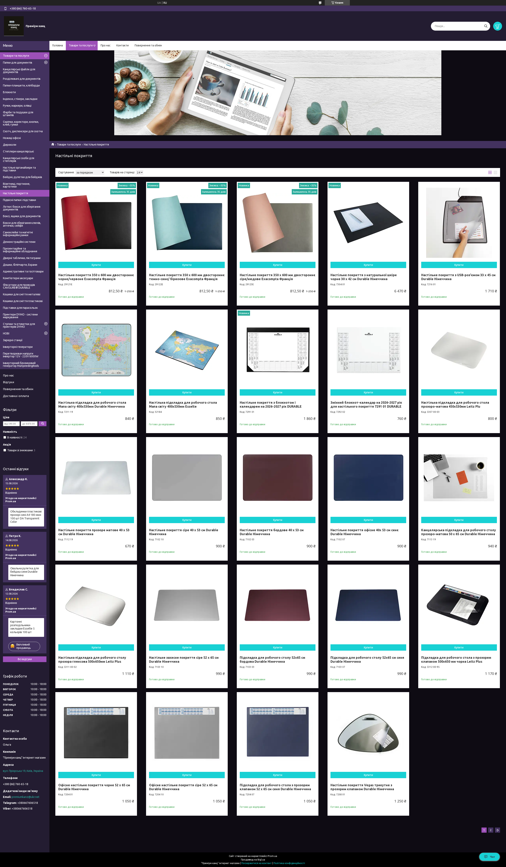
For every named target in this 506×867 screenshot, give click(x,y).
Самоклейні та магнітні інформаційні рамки (18, 234)
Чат (492, 856)
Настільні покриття (15, 193)
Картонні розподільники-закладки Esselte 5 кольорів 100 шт (22, 627)
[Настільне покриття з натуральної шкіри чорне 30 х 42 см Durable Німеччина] (368, 222)
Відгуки (8, 382)
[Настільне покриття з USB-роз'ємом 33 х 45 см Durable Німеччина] (459, 222)
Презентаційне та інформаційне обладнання (20, 250)
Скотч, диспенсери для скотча (23, 131)
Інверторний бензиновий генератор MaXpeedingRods (21, 364)
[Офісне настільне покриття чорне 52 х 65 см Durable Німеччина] (96, 733)
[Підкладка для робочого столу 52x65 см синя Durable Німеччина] (368, 605)
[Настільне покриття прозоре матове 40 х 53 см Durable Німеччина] (96, 478)
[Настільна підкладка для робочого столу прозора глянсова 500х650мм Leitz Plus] (96, 605)
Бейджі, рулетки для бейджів (22, 177)
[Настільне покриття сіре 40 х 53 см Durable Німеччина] (187, 478)
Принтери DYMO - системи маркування (20, 316)
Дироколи (9, 144)
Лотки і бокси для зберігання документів (21, 208)
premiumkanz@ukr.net (25, 797)
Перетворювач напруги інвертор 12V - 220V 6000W (20, 355)
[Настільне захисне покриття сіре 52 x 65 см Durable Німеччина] (187, 605)
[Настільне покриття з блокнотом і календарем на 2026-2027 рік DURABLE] (277, 350)
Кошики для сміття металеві (21, 294)
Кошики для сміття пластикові (23, 301)
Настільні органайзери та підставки (19, 169)
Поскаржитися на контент (256, 863)
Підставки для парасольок (20, 307)
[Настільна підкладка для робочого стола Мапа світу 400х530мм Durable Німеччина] (96, 350)
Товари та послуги (81, 45)
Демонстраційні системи (19, 241)
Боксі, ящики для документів (22, 216)
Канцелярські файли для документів (19, 71)
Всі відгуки (25, 659)
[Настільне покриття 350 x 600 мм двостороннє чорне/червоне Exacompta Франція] (96, 222)
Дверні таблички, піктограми (22, 258)
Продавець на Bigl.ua (253, 859)
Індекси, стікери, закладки (20, 98)
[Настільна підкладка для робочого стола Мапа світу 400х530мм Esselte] (187, 350)
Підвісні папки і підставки (19, 200)
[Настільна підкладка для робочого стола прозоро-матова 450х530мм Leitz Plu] (459, 350)
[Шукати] (485, 26)
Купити (96, 264)
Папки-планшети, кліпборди (21, 85)
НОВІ (6, 333)
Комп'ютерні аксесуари (18, 278)
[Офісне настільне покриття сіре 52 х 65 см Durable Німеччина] (187, 733)
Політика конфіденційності (289, 863)
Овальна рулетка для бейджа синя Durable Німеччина (24, 572)
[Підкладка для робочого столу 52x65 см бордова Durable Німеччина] (277, 605)
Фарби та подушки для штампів (18, 114)
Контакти (122, 45)
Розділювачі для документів (22, 78)
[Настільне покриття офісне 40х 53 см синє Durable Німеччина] (368, 478)
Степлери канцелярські (18, 151)
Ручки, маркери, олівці (17, 105)
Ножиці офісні (12, 138)
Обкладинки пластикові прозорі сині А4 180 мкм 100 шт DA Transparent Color (26, 517)
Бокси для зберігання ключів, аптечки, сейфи (22, 224)
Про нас (105, 45)
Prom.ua (272, 856)
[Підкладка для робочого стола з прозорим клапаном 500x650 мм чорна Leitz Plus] (459, 605)
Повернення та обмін (148, 45)
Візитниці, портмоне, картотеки (16, 185)
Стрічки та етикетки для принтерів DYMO (19, 325)
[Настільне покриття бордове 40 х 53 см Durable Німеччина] (277, 478)
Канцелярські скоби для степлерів (18, 159)
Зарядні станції (13, 340)
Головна (57, 45)
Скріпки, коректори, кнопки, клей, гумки (21, 123)
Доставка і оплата (16, 396)
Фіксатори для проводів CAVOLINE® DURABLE (19, 286)
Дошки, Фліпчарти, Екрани (20, 264)
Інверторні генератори (18, 346)
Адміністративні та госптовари (23, 271)
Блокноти (9, 92)
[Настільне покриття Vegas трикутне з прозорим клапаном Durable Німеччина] (368, 733)
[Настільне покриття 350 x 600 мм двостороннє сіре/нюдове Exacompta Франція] (277, 222)
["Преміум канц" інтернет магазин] (14, 25)
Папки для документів (17, 62)
